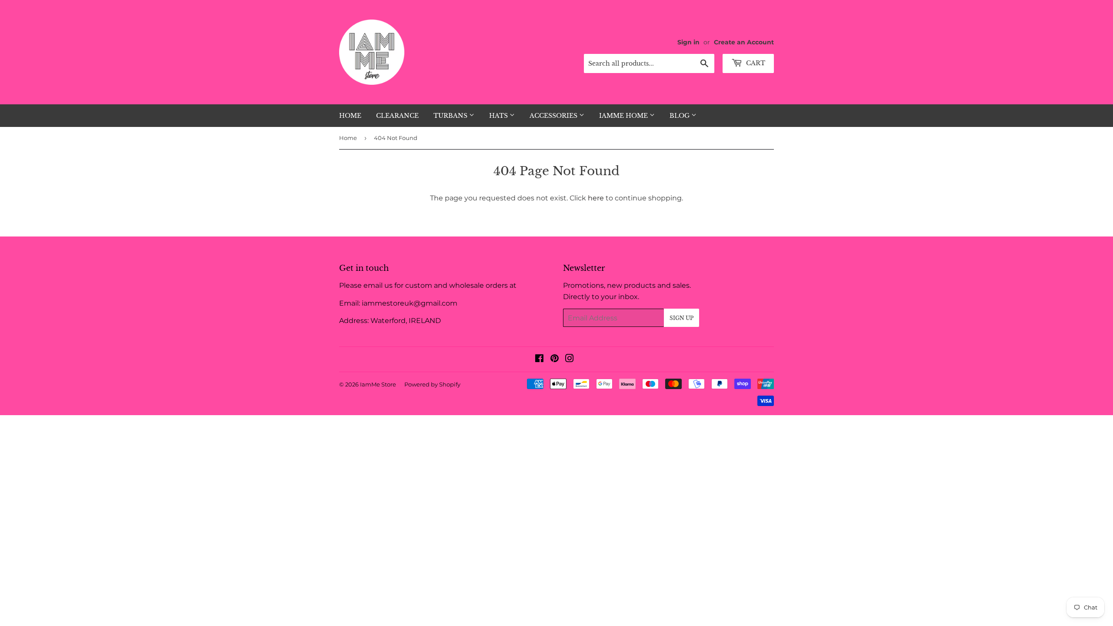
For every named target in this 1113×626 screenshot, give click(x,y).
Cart (754, 63)
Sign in (688, 42)
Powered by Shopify (432, 384)
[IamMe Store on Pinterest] (554, 359)
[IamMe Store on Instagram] (569, 359)
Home (350, 116)
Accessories (554, 116)
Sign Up (681, 318)
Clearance (397, 116)
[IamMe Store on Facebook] (539, 359)
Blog (680, 116)
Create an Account (744, 42)
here (596, 198)
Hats (499, 116)
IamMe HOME (624, 116)
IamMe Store (378, 384)
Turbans (451, 116)
